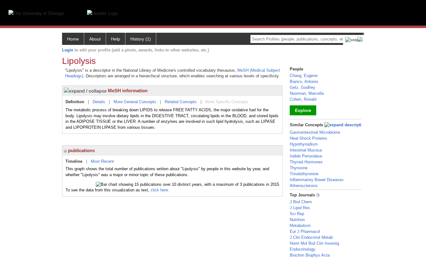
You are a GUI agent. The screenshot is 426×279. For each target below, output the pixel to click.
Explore (303, 110)
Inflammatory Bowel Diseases (317, 179)
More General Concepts (135, 101)
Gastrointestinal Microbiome (315, 132)
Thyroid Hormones (306, 162)
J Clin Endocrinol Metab (311, 237)
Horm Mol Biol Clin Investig (314, 243)
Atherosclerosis (304, 185)
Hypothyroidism (304, 144)
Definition (74, 101)
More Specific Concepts (227, 101)
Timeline (73, 161)
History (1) (140, 38)
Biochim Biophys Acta (310, 255)
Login (67, 50)
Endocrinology (302, 249)
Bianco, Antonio (304, 81)
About (95, 38)
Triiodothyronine (304, 173)
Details (99, 101)
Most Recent (102, 161)
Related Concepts (181, 101)
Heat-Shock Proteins (308, 138)
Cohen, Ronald (303, 99)
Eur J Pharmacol (305, 231)
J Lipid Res (300, 207)
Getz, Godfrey (302, 87)
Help (115, 38)
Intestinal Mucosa (306, 150)
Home (73, 38)
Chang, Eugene (303, 75)
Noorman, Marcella (307, 93)
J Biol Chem (301, 202)
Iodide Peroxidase (306, 156)
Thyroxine (298, 168)
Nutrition (297, 219)
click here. (160, 190)
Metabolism (300, 225)
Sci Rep (297, 213)
